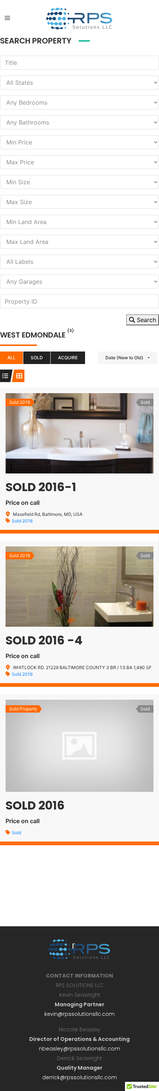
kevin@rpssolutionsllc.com (79, 1014)
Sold (37, 357)
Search (145, 320)
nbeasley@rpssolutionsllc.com (79, 1048)
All (11, 357)
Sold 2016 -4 (44, 640)
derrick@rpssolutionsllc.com (79, 1077)
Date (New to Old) (124, 357)
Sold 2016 (22, 521)
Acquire (68, 357)
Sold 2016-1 (41, 487)
